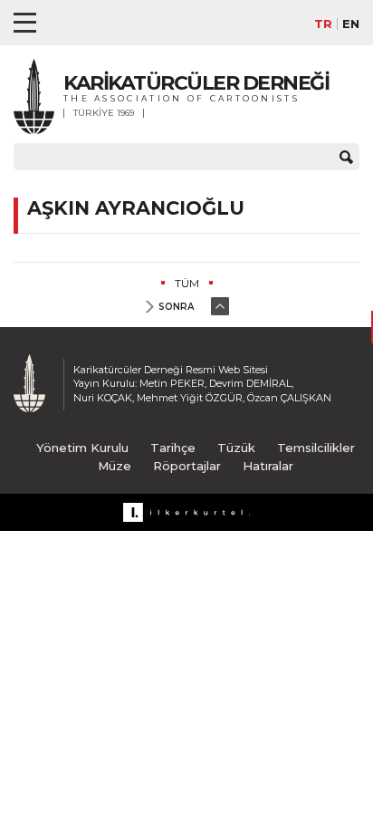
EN (350, 24)
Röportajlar (187, 465)
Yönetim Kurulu (82, 447)
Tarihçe (173, 447)
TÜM (187, 283)
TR (323, 24)
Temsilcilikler (316, 447)
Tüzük (236, 447)
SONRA (176, 307)
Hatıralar (268, 465)
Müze (114, 465)
